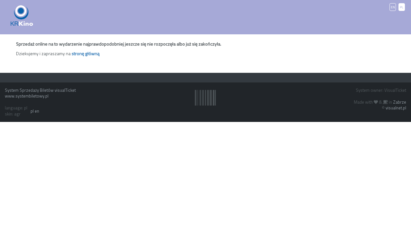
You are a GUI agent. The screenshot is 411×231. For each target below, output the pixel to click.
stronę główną (86, 53)
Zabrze (399, 102)
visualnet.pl (396, 108)
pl (32, 111)
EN (393, 7)
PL (401, 7)
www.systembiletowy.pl (26, 96)
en (37, 111)
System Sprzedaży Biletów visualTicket (40, 90)
